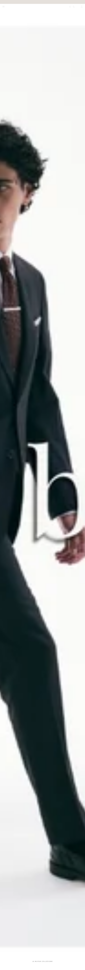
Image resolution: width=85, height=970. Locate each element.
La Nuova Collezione (42, 961)
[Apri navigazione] (3, 6)
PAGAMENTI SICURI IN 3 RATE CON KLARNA (42, 2)
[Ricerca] (74, 6)
